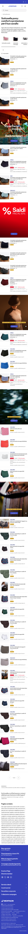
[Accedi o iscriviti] (22, 6)
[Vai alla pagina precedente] (9, 777)
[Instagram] (11, 877)
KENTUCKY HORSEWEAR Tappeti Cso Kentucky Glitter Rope (18, 522)
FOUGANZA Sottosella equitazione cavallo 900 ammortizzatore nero (18, 266)
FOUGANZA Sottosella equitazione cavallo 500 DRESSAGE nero (18, 241)
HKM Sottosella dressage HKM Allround (17, 635)
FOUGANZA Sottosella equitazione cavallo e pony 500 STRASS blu (18, 57)
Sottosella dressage (15, 44)
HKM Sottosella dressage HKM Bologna (17, 610)
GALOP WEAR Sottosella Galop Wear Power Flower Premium (18, 559)
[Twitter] (5, 877)
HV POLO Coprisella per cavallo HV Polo (18, 726)
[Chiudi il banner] (26, 2)
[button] (26, 91)
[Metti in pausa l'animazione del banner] (24, 2)
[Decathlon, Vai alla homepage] (12, 6)
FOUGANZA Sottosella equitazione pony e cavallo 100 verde (18, 193)
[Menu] (2, 6)
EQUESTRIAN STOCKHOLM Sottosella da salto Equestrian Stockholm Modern (18, 455)
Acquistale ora (14, 513)
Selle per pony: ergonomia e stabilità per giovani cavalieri (14, 810)
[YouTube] (8, 877)
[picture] (4, 60)
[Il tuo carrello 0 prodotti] (25, 6)
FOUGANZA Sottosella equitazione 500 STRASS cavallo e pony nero (18, 253)
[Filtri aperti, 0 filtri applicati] (3, 50)
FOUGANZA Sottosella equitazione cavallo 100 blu (18, 98)
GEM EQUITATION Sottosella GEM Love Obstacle (17, 673)
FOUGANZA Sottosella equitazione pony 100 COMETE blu (18, 376)
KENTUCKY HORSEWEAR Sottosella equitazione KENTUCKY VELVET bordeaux (18, 281)
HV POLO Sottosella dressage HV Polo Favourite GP (18, 647)
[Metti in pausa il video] (26, 326)
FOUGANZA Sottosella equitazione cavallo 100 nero (18, 69)
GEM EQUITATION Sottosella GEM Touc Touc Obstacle (17, 584)
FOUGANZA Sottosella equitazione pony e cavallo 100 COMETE (18, 148)
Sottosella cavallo (6, 43)
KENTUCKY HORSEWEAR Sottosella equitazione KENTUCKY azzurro (18, 83)
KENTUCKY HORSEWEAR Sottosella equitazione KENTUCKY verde (18, 335)
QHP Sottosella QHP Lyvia (16, 428)
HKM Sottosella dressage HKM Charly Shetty (17, 739)
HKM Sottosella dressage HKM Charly (17, 472)
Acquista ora (14, 140)
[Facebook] (2, 877)
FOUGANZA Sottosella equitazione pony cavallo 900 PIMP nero (18, 178)
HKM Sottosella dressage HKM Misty (18, 363)
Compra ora (14, 233)
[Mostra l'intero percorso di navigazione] (1, 14)
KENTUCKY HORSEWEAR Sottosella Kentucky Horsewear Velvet (18, 351)
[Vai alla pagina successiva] (18, 777)
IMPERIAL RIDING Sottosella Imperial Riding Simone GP (18, 764)
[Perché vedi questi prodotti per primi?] (2, 53)
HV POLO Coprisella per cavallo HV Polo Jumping (18, 572)
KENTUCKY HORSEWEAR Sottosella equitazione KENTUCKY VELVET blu (18, 162)
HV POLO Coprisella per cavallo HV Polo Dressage (18, 534)
